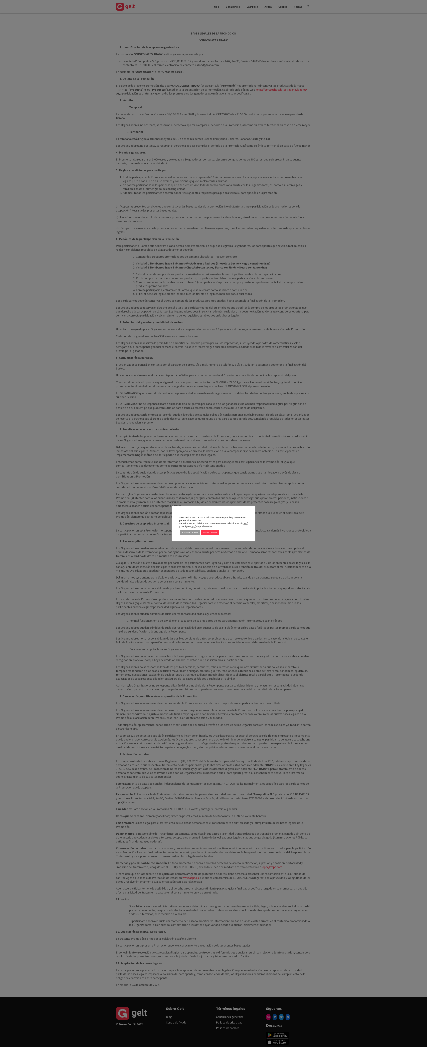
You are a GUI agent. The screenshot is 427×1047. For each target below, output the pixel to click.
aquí (246, 523)
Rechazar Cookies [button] (190, 532)
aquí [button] (193, 526)
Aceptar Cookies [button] (210, 532)
